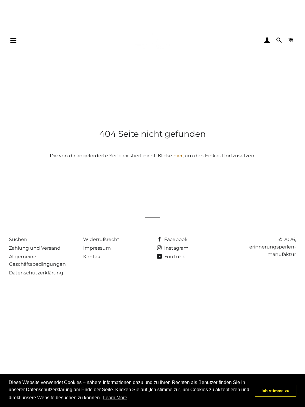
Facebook (175, 239)
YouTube (174, 257)
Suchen (18, 239)
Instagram (176, 248)
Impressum (97, 248)
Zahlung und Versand (34, 248)
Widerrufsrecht (101, 239)
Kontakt (92, 257)
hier (178, 156)
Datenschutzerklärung (36, 273)
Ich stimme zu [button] (276, 390)
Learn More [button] (115, 397)
